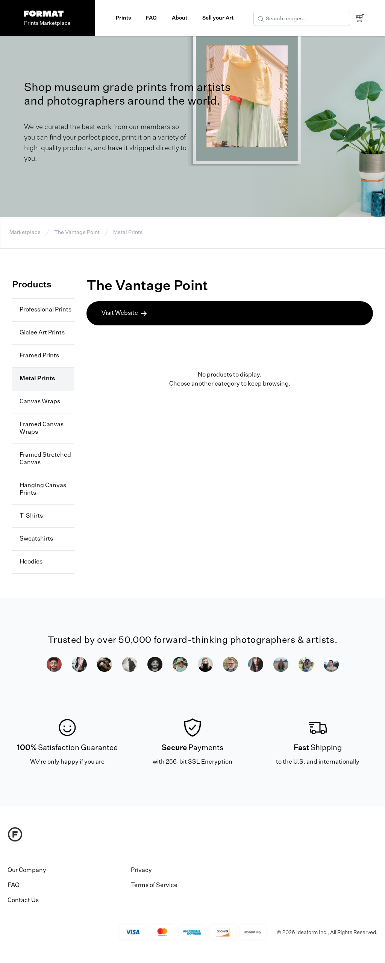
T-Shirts (31, 516)
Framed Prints (39, 356)
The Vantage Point (77, 232)
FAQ (151, 18)
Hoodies (31, 562)
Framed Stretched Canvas (45, 459)
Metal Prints (127, 232)
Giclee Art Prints (42, 333)
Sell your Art (217, 18)
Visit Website (120, 313)
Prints (123, 18)
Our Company (27, 870)
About (179, 18)
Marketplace (25, 232)
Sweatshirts (36, 539)
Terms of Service (154, 885)
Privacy (141, 870)
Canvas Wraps (40, 402)
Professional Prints (45, 310)
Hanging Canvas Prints (43, 489)
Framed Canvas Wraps (42, 428)
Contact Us (23, 901)
